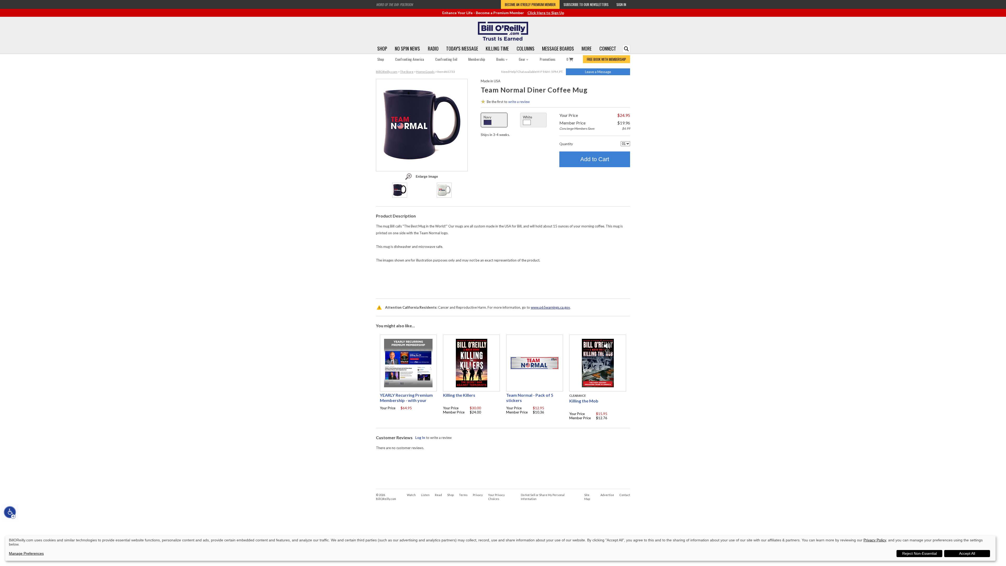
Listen (425, 495)
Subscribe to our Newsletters (586, 4)
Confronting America (409, 59)
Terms (463, 495)
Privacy (478, 495)
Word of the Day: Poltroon (394, 4)
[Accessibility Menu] (10, 512)
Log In (420, 438)
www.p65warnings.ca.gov (550, 307)
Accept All (967, 553)
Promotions (547, 59)
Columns (525, 48)
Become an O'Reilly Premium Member (530, 4)
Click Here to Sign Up (545, 12)
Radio (433, 48)
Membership (476, 59)
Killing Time (497, 48)
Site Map (587, 496)
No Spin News (407, 48)
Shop (382, 48)
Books (500, 59)
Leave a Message (598, 72)
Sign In (621, 4)
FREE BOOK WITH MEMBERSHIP (606, 59)
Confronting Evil (446, 59)
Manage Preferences (26, 553)
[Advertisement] (503, 279)
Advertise (607, 495)
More (587, 48)
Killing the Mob (583, 400)
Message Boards (558, 48)
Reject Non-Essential (919, 553)
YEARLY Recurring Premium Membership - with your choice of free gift (406, 400)
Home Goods (425, 72)
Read (438, 495)
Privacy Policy (874, 540)
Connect (607, 48)
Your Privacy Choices (496, 496)
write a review (519, 102)
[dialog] (500, 548)
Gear (522, 59)
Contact (624, 495)
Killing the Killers (459, 395)
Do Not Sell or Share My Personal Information (543, 496)
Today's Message (462, 48)
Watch (411, 495)
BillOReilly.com (386, 72)
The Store (406, 72)
